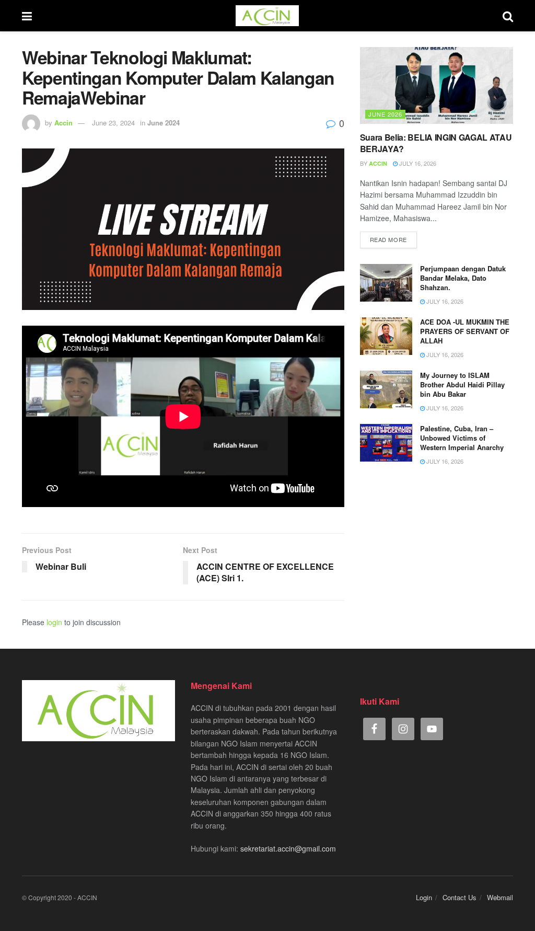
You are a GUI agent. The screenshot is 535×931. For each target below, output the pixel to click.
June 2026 (385, 114)
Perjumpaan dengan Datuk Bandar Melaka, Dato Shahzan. (463, 277)
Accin (63, 123)
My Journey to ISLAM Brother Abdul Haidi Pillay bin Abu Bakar (462, 384)
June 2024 (163, 123)
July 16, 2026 (417, 163)
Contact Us (459, 897)
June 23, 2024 (113, 123)
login (54, 622)
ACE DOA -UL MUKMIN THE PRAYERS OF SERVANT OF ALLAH (464, 331)
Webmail (500, 897)
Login (424, 897)
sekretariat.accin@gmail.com (288, 848)
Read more (388, 239)
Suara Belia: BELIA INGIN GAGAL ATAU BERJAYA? (436, 143)
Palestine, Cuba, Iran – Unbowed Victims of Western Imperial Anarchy (462, 437)
